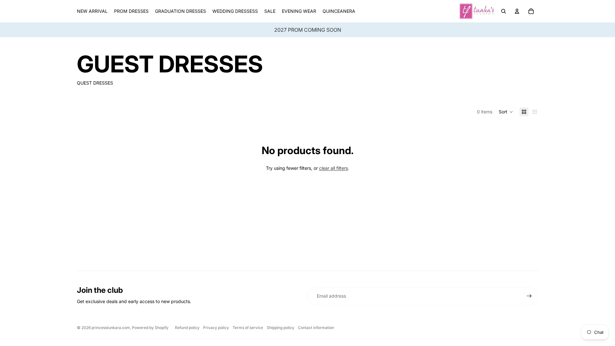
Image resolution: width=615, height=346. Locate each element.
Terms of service (248, 327)
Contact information (316, 327)
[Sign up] (529, 296)
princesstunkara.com (111, 327)
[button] (506, 112)
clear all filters (333, 168)
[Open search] (503, 11)
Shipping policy (280, 327)
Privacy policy (216, 327)
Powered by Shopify (150, 327)
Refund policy (187, 327)
